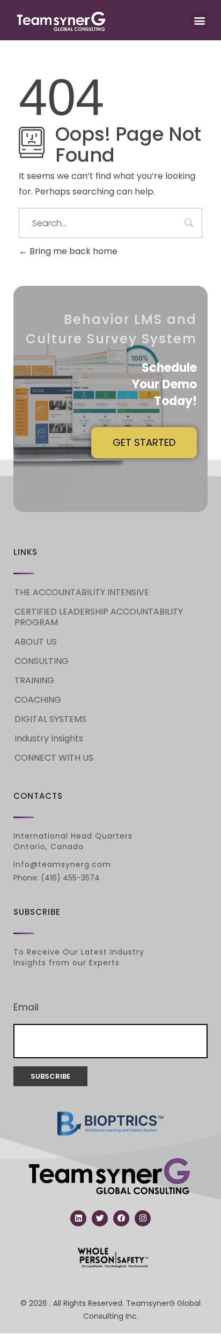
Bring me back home (72, 251)
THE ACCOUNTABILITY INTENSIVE (81, 592)
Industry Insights (48, 738)
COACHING (37, 700)
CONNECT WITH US (53, 758)
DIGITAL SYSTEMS (50, 719)
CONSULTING (41, 661)
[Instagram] (143, 1218)
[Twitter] (100, 1218)
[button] (199, 20)
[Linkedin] (78, 1218)
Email (26, 1007)
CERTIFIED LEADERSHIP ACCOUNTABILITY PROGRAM (98, 617)
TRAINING (34, 680)
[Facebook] (121, 1218)
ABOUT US (35, 641)
